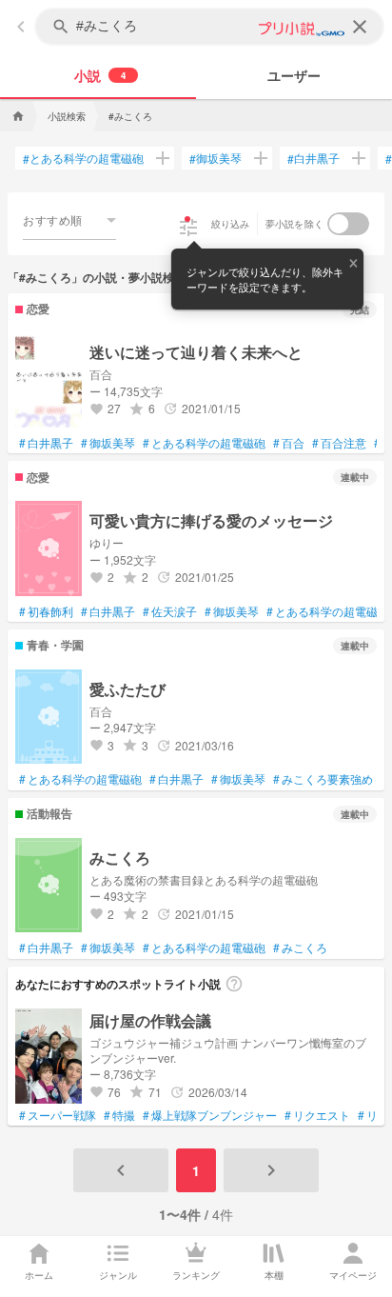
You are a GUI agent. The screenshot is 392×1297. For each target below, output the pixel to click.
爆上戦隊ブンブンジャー (210, 1115)
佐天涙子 (170, 611)
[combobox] (69, 220)
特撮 (119, 1115)
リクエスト (317, 1115)
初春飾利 (46, 611)
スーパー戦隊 (57, 1115)
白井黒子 (313, 158)
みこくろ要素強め (323, 779)
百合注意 (339, 442)
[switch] (348, 223)
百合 (288, 442)
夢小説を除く (294, 223)
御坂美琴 (215, 158)
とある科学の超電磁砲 (83, 158)
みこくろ (300, 947)
